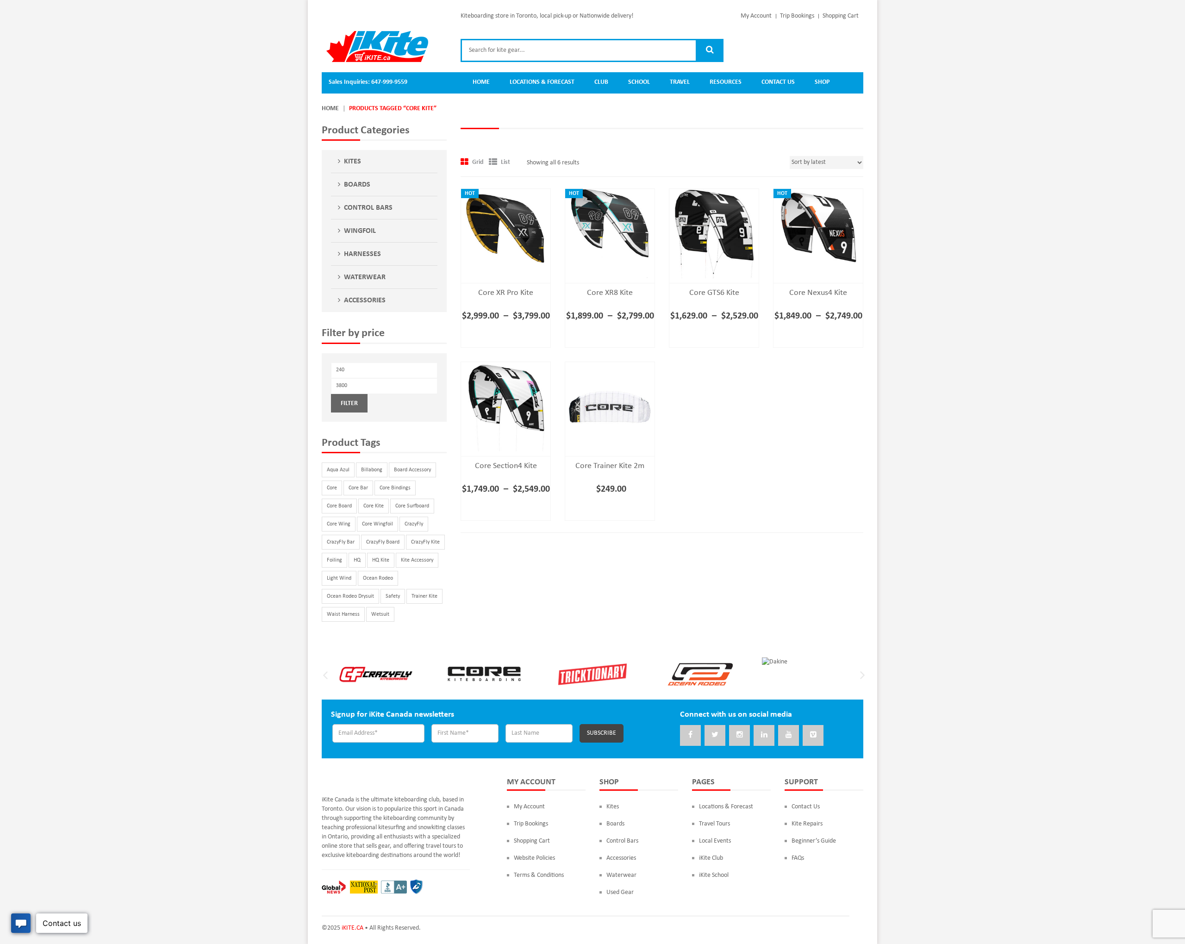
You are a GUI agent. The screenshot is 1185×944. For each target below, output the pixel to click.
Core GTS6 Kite (714, 292)
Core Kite (373, 506)
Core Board (339, 506)
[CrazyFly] (376, 673)
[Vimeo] (813, 735)
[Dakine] (774, 661)
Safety (393, 596)
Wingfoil (360, 231)
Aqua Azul (338, 470)
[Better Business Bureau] (393, 886)
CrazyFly (414, 524)
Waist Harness (343, 614)
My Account (756, 16)
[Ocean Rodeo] (701, 673)
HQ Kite (380, 560)
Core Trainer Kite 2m (609, 466)
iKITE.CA (352, 928)
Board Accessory (412, 470)
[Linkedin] (764, 735)
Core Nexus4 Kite (818, 292)
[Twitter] (715, 735)
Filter (349, 403)
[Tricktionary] (592, 673)
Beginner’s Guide (814, 841)
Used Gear (620, 892)
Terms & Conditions (539, 875)
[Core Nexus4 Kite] (818, 233)
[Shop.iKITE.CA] (377, 47)
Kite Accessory (417, 560)
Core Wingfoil (377, 524)
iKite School (714, 875)
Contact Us (806, 806)
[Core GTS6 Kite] (714, 233)
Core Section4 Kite (506, 466)
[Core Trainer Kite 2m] (610, 406)
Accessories (365, 300)
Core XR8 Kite (610, 292)
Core (332, 488)
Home (330, 108)
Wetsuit (380, 614)
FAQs (798, 858)
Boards (357, 184)
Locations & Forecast (726, 806)
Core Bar (358, 488)
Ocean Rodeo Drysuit (350, 596)
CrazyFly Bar (341, 542)
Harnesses (362, 254)
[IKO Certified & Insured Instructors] (416, 886)
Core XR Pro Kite (505, 292)
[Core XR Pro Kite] (505, 233)
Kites (352, 161)
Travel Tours (714, 823)
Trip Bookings (797, 16)
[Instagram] (739, 735)
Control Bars (368, 208)
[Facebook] (690, 735)
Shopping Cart (841, 16)
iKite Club (711, 858)
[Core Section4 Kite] (505, 406)
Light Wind (339, 578)
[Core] (484, 673)
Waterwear (365, 277)
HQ (357, 560)
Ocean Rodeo (378, 578)
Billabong (371, 470)
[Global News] (334, 886)
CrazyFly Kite (425, 542)
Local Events (715, 841)
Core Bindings (395, 488)
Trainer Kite (424, 596)
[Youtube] (788, 735)
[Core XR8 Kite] (610, 233)
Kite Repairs (807, 823)
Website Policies (534, 858)
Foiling (334, 560)
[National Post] (364, 886)
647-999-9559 (389, 82)
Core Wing (338, 524)
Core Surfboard (412, 506)
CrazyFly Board (382, 542)
